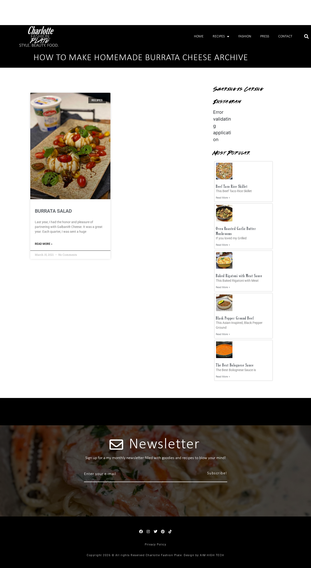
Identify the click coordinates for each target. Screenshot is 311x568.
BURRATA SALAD (53, 211)
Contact (285, 36)
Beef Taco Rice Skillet (231, 186)
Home (199, 36)
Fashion (244, 36)
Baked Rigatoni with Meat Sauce (239, 275)
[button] (306, 36)
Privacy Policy (155, 544)
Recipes (219, 36)
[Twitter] (155, 531)
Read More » (43, 243)
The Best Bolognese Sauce (235, 365)
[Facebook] (141, 531)
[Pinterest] (162, 531)
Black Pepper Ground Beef (235, 318)
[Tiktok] (170, 531)
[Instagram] (148, 531)
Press (264, 36)
